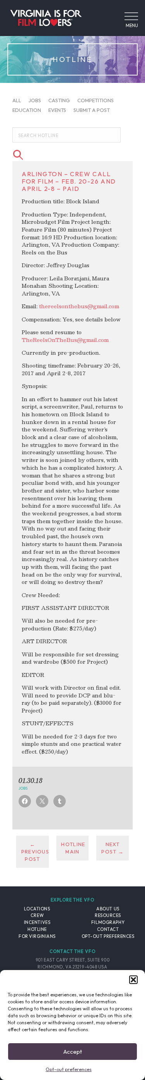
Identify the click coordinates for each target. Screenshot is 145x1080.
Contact (108, 929)
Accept (72, 1051)
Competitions (95, 100)
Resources (108, 915)
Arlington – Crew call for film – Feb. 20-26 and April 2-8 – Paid (69, 181)
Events (57, 110)
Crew (37, 915)
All (16, 100)
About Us (107, 909)
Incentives (37, 922)
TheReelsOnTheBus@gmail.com (65, 339)
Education (26, 110)
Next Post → (112, 848)
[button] (133, 980)
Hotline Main (73, 848)
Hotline (37, 929)
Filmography (108, 922)
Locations (37, 909)
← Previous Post (35, 851)
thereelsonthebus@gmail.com (79, 306)
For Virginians (37, 936)
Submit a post (91, 110)
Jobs (35, 100)
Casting (59, 100)
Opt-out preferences (69, 1069)
